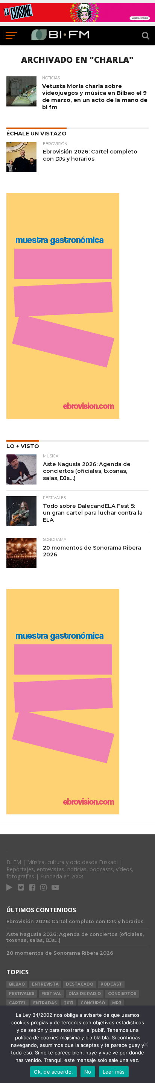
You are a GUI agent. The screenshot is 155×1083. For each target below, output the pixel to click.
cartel (17, 1003)
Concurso (93, 1003)
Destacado (79, 984)
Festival (51, 993)
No (87, 1072)
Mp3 (117, 1003)
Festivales (21, 993)
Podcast (111, 984)
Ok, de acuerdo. (53, 1072)
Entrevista (45, 984)
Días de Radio (84, 993)
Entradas (45, 1003)
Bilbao (17, 984)
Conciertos (122, 993)
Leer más (114, 1072)
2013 (68, 1003)
